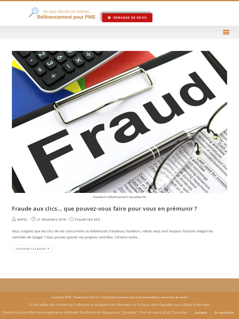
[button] (226, 32)
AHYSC (22, 219)
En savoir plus (224, 312)
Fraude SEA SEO (87, 219)
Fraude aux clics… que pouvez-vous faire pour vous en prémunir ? (104, 208)
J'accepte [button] (201, 312)
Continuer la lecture (34, 247)
